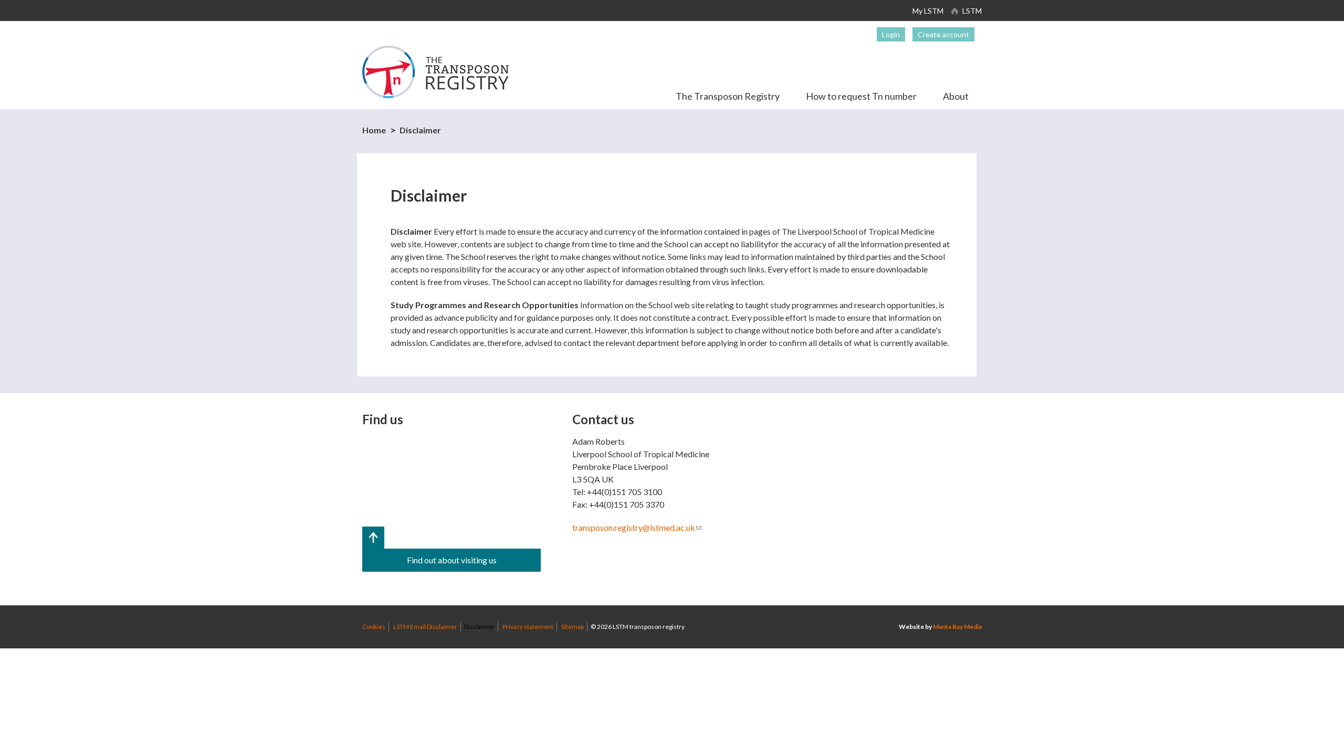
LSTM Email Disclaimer (425, 627)
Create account (943, 34)
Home (374, 130)
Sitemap (572, 627)
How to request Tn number (861, 96)
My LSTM (927, 10)
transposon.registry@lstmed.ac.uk (636, 527)
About (956, 96)
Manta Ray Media (957, 627)
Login (891, 34)
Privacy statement (527, 627)
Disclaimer (420, 130)
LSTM (972, 10)
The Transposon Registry (728, 96)
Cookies (373, 627)
